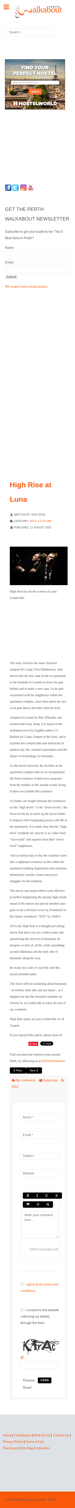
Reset (27, 1387)
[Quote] (28, 1204)
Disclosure (10, 1448)
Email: (9, 262)
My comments (25, 1080)
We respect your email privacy (26, 286)
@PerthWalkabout (53, 1061)
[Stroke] (56, 1195)
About (7, 1435)
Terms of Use (35, 1441)
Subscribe (50, 1080)
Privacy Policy (13, 1441)
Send (44, 1380)
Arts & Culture (41, 521)
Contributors (22, 1435)
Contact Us (61, 1435)
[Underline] (47, 1195)
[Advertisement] (30, 146)
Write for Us (42, 1435)
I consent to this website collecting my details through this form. (40, 1316)
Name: (9, 247)
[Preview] (48, 1204)
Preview (29, 1380)
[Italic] (37, 1195)
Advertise (43, 1448)
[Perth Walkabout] (37, 11)
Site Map (27, 1448)
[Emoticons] (38, 1204)
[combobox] (30, 32)
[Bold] (28, 1195)
